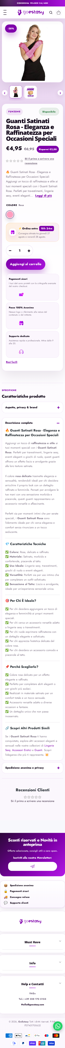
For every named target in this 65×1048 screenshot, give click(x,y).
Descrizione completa (18, 423)
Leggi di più (43, 196)
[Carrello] (58, 12)
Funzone (14, 111)
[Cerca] (50, 12)
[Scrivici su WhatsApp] (57, 1026)
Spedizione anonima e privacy (24, 768)
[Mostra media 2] (30, 92)
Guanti (38, 750)
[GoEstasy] (30, 12)
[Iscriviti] (32, 866)
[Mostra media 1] (15, 91)
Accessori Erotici (21, 750)
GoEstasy (23, 1021)
